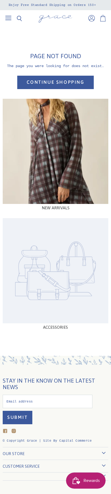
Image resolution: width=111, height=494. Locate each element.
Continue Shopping (56, 82)
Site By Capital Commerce (67, 441)
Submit (17, 417)
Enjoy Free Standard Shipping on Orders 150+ (52, 5)
